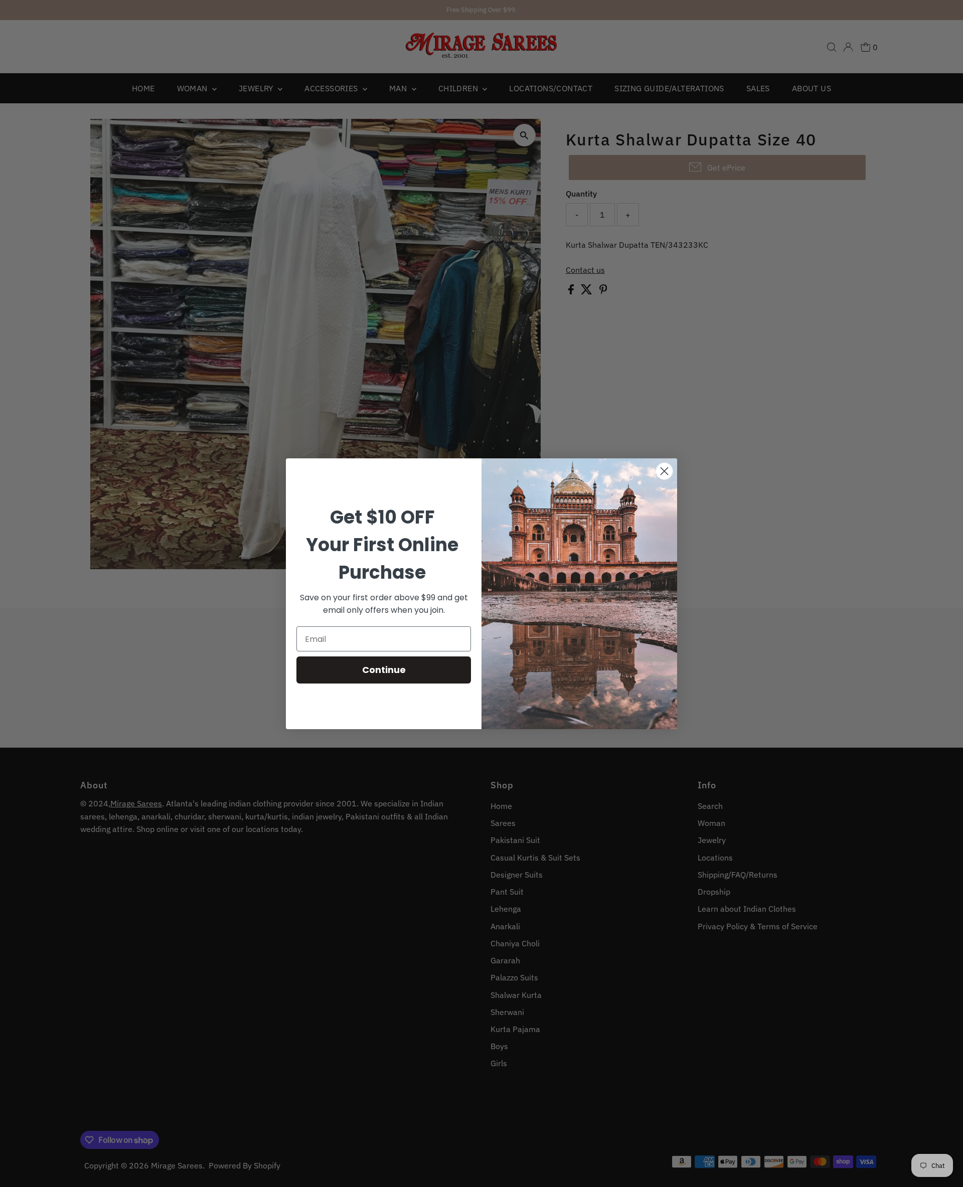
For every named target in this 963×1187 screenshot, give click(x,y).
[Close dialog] (664, 471)
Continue (384, 669)
